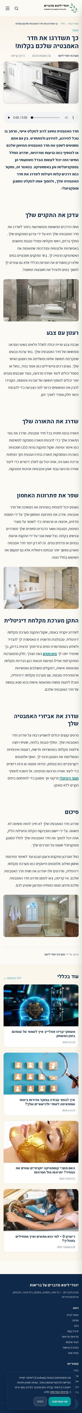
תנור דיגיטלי (69, 778)
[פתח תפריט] (7, 8)
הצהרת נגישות (71, 1347)
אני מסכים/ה (59, 1401)
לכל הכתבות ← (12, 978)
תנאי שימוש (72, 1342)
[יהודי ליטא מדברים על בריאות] (61, 8)
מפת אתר (73, 1353)
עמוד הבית (73, 23)
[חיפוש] (16, 8)
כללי (63, 23)
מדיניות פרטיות (70, 1337)
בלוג (76, 1326)
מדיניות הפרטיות (59, 1392)
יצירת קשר (73, 1331)
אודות (75, 1320)
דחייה (40, 1401)
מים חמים (50, 653)
